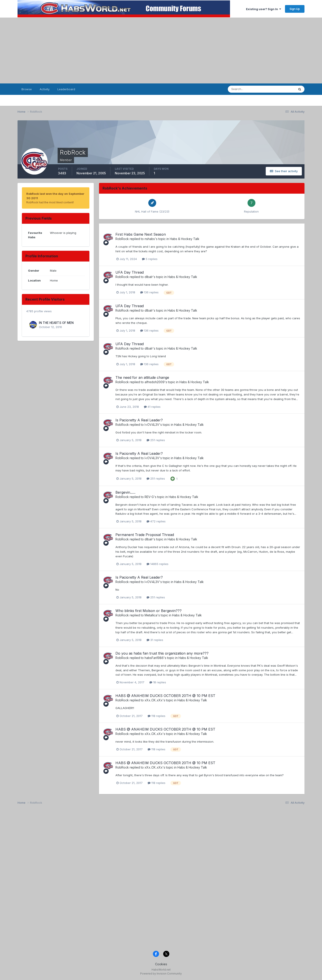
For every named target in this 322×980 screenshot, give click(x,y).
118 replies (157, 716)
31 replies (156, 640)
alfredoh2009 (155, 382)
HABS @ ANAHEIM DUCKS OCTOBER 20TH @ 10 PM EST (165, 695)
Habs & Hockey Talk (184, 239)
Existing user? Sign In (262, 9)
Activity (45, 89)
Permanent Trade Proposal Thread (144, 534)
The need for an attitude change (142, 377)
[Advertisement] (161, 50)
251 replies (157, 440)
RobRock (122, 239)
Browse (26, 89)
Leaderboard (66, 89)
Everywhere (281, 89)
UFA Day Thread (129, 272)
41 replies (154, 406)
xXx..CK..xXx (154, 700)
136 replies (151, 292)
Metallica (151, 615)
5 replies (151, 259)
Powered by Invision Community (161, 973)
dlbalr (149, 277)
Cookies (161, 964)
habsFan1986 (154, 658)
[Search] (299, 89)
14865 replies (158, 564)
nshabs (150, 239)
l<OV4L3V (152, 424)
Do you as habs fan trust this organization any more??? (162, 653)
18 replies (159, 682)
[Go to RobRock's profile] (108, 237)
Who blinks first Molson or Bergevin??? (148, 610)
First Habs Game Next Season (140, 234)
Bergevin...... (125, 492)
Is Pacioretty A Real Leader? (139, 420)
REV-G (149, 497)
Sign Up (295, 9)
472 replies (157, 521)
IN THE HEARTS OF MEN (56, 323)
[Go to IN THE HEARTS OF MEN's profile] (33, 324)
